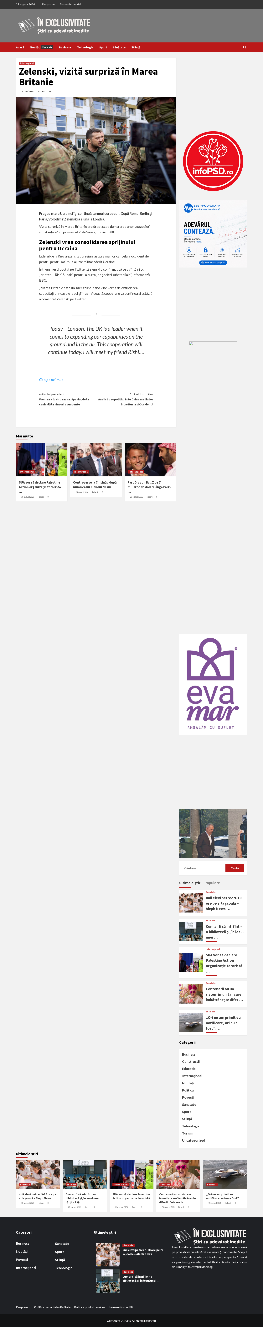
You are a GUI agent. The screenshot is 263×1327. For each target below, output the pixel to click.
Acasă (20, 47)
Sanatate (211, 892)
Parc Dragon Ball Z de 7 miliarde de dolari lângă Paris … (149, 487)
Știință (135, 47)
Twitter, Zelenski (87, 269)
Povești (188, 1097)
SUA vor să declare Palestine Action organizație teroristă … (40, 487)
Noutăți (41, 47)
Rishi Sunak (63, 275)
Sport (103, 47)
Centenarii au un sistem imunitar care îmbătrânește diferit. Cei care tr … (177, 1198)
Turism (187, 1133)
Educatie (189, 1069)
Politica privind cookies (89, 1307)
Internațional (27, 63)
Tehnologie (85, 47)
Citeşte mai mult (51, 379)
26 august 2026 (27, 497)
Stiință (187, 1119)
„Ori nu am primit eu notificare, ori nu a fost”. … (223, 1023)
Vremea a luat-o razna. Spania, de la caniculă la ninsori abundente (64, 399)
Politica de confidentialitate (52, 1307)
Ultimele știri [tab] (190, 882)
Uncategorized (193, 1140)
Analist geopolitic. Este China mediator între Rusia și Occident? (125, 399)
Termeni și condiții (70, 4)
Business (65, 47)
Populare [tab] (212, 882)
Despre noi (48, 4)
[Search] (244, 47)
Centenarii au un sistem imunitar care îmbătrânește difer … (224, 994)
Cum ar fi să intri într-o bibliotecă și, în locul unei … (225, 932)
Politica (188, 1090)
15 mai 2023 (28, 91)
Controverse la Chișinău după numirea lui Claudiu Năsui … (95, 484)
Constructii (191, 1061)
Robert (41, 91)
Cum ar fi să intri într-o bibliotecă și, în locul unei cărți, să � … (82, 1198)
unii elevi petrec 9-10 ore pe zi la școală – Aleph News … (224, 903)
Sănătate (119, 47)
